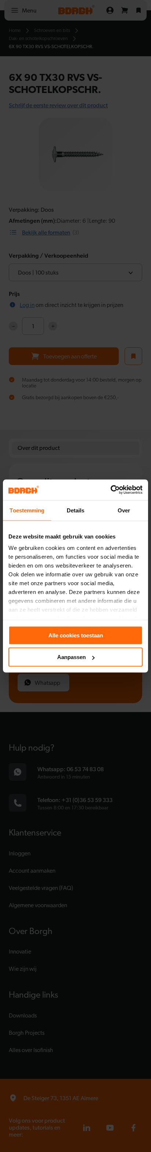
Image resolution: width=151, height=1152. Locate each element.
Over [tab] (124, 510)
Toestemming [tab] (27, 510)
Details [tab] (76, 510)
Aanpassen (71, 657)
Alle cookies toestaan (75, 635)
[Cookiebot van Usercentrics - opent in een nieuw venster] (110, 490)
